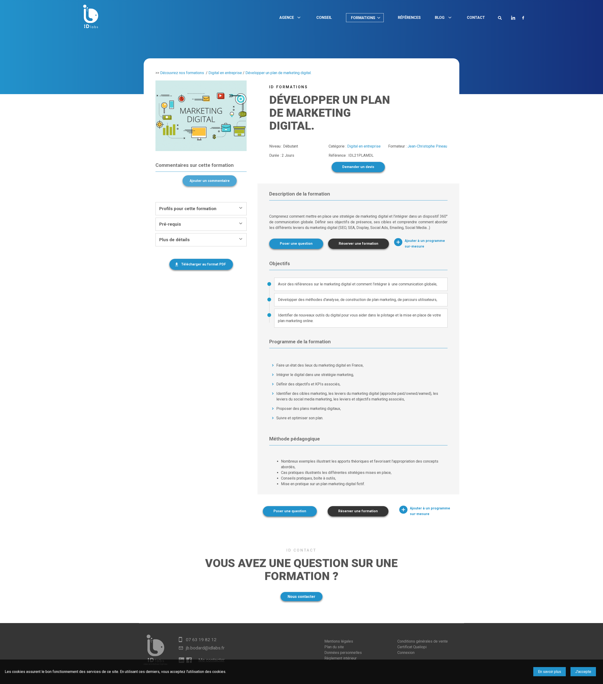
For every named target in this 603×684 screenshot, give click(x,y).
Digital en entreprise (225, 73)
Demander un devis (358, 167)
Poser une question (296, 244)
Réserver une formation (358, 244)
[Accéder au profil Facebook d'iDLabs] (523, 17)
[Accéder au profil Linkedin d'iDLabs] (513, 17)
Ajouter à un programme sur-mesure (425, 243)
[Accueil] (90, 17)
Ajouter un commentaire (210, 181)
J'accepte (583, 671)
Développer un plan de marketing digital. (278, 73)
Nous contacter (301, 596)
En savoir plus (549, 671)
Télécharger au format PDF (203, 264)
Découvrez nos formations (182, 73)
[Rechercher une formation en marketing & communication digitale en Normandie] (500, 17)
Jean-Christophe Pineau (427, 146)
